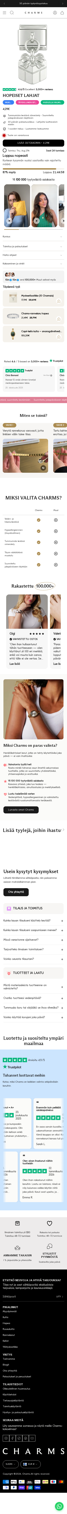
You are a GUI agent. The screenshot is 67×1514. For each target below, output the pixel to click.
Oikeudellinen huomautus (16, 1389)
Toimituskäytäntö (12, 1406)
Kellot (6, 1341)
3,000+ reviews (39, 361)
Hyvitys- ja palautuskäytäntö (18, 1412)
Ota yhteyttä (16, 892)
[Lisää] (59, 301)
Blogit (6, 1365)
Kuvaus (6, 236)
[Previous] (4, 3)
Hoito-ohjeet (9, 255)
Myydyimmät (10, 1311)
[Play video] (9, 221)
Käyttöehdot (9, 1394)
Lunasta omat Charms (21, 810)
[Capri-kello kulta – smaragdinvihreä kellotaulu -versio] (13, 334)
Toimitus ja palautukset (15, 246)
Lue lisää (15, 664)
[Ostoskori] (62, 13)
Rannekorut (9, 1335)
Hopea (6, 1323)
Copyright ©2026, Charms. (17, 1474)
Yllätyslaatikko (10, 1347)
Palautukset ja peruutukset (17, 1376)
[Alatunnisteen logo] (33, 1451)
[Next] (62, 3)
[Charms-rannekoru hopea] (13, 316)
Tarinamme (9, 1359)
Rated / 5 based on (26, 361)
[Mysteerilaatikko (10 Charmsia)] (13, 298)
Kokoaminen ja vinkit (13, 264)
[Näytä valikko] (4, 13)
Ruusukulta (8, 1329)
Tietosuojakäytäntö (13, 1400)
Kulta (5, 1317)
